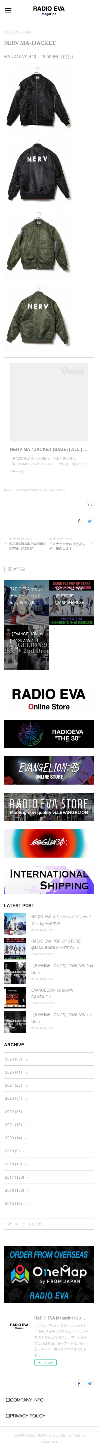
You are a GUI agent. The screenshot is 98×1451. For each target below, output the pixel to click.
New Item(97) (56, 490)
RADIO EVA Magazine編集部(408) (25, 490)
